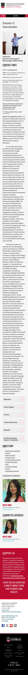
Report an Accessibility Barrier (20, 653)
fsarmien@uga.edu (12, 70)
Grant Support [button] (9, 407)
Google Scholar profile (9, 109)
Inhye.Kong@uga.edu (8, 509)
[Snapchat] (15, 665)
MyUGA (8, 647)
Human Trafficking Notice (8, 656)
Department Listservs (12, 471)
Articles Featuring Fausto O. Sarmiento (11, 439)
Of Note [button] (6, 415)
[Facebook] (8, 665)
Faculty (7, 453)
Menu (3, 16)
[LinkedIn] (19, 665)
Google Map (5, 621)
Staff (7, 464)
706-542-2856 (10, 617)
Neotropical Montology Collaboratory (13, 103)
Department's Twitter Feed (7, 625)
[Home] (14, 7)
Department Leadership (12, 451)
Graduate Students (11, 467)
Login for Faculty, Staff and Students (11, 611)
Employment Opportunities (20, 647)
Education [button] (7, 399)
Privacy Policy (5, 610)
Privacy (19, 650)
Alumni (7, 469)
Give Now (15, 16)
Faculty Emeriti (10, 458)
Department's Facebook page (3, 625)
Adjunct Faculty (10, 455)
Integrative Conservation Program (12, 105)
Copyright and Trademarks (8, 650)
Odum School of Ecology (9, 107)
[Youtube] (17, 665)
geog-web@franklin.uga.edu (10, 615)
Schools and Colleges (8, 644)
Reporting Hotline (20, 656)
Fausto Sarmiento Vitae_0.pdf (13, 112)
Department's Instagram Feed (15, 625)
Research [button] (7, 430)
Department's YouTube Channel (11, 625)
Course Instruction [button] (10, 422)
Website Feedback (8, 653)
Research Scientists (11, 462)
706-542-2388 (8, 619)
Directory (20, 644)
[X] (11, 665)
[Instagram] (13, 665)
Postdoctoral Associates (12, 460)
